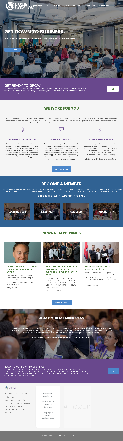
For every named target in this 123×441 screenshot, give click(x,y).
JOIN (113, 89)
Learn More (12, 50)
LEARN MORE (17, 212)
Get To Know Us (61, 169)
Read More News (61, 302)
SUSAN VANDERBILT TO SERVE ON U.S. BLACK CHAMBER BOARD (22, 269)
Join (113, 371)
